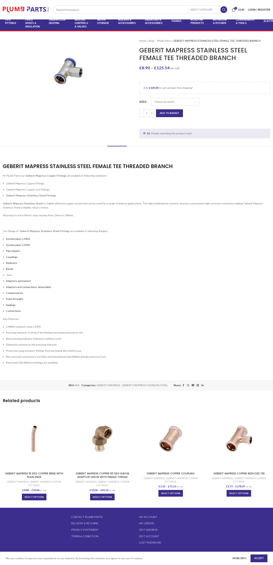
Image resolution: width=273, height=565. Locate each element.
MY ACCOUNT (148, 516)
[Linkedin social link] (202, 385)
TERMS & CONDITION (84, 536)
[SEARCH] (223, 9)
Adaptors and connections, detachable (28, 287)
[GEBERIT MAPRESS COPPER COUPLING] (170, 438)
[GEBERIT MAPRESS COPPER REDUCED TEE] (239, 438)
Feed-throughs (14, 298)
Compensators (14, 292)
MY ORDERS (146, 523)
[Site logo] (26, 9)
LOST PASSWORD (150, 542)
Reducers (11, 262)
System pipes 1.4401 (18, 238)
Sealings (11, 304)
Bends (9, 268)
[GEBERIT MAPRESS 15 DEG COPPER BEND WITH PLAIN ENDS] (34, 438)
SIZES (142, 101)
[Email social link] (193, 385)
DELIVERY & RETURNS (84, 523)
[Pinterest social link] (197, 385)
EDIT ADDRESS (148, 529)
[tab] (117, 151)
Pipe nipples (13, 250)
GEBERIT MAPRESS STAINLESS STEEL (145, 385)
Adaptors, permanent (18, 280)
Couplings (12, 257)
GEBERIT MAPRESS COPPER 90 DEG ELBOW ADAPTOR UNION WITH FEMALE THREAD (102, 475)
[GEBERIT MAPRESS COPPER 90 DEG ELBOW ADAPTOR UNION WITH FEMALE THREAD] (102, 438)
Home (142, 40)
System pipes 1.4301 (18, 244)
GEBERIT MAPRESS (108, 385)
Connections (13, 310)
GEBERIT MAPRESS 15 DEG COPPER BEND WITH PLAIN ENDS (34, 475)
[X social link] (188, 385)
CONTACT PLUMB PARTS (87, 516)
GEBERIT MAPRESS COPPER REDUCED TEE (239, 473)
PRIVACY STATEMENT (85, 529)
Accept (259, 558)
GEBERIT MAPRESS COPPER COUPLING (171, 473)
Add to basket (169, 113)
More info (240, 558)
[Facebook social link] (183, 385)
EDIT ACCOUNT (149, 536)
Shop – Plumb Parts (159, 40)
